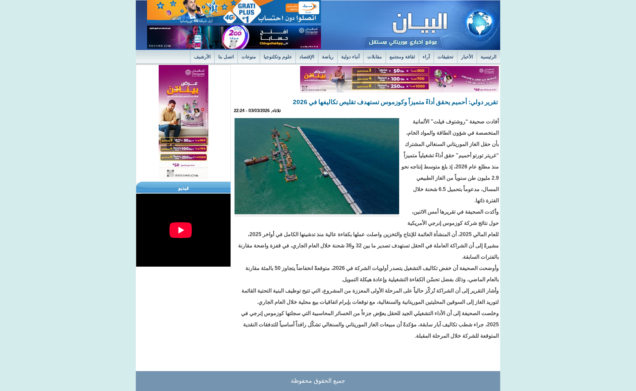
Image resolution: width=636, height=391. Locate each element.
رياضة (328, 56)
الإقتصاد (306, 56)
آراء (426, 56)
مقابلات (374, 56)
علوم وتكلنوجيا (278, 56)
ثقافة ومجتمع (402, 56)
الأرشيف (202, 56)
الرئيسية (489, 56)
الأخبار (467, 56)
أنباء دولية (350, 56)
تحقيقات (445, 56)
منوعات (248, 56)
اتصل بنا (226, 56)
